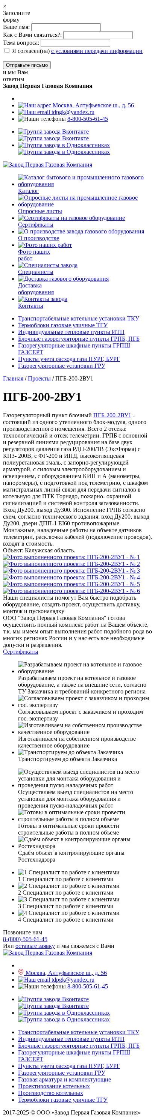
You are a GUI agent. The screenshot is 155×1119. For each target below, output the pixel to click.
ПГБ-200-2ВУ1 (112, 415)
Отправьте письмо (27, 65)
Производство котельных (50, 1093)
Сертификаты (20, 651)
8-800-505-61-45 (87, 119)
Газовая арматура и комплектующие (64, 1079)
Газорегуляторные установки (61, 365)
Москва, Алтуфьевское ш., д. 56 (92, 105)
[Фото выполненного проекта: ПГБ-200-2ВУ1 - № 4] (77, 577)
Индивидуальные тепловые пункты (71, 332)
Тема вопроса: (21, 42)
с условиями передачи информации (97, 51)
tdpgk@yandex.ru (72, 112)
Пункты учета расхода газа (69, 359)
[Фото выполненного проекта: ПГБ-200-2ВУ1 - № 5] (77, 584)
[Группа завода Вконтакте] (53, 134)
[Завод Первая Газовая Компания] (47, 164)
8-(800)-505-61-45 (25, 939)
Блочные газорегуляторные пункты (79, 338)
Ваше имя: (17, 27)
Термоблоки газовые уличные (63, 325)
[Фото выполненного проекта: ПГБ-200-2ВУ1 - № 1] (77, 557)
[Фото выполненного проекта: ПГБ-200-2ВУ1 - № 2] (77, 564)
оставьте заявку (35, 946)
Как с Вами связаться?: (32, 35)
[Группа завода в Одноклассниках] (64, 148)
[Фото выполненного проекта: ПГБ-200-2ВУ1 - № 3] (77, 570)
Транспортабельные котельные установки (78, 318)
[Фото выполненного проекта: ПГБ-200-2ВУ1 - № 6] (77, 591)
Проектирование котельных (54, 1086)
